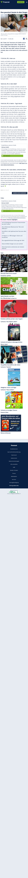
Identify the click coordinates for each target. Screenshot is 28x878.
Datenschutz (14, 458)
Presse (14, 473)
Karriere (14, 479)
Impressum (14, 455)
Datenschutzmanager (14, 461)
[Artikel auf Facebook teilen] (24, 38)
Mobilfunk (21, 2)
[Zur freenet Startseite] (5, 1)
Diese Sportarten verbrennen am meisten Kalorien (13, 247)
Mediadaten (14, 476)
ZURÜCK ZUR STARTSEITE (19, 193)
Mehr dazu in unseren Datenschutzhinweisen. (17, 217)
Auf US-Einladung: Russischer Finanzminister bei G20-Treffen (13, 223)
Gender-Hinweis (14, 470)
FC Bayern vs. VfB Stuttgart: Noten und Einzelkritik (12, 236)
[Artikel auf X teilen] (26, 38)
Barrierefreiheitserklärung (14, 452)
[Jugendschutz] (14, 492)
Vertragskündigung (14, 482)
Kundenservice (14, 449)
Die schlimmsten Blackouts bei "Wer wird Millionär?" (13, 227)
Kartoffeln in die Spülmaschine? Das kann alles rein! (14, 232)
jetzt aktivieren (7, 156)
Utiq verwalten (14, 464)
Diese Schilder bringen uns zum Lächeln (12, 244)
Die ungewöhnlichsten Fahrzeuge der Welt (13, 240)
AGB (14, 467)
